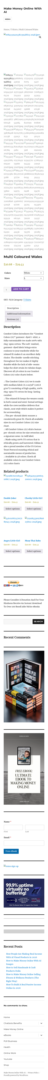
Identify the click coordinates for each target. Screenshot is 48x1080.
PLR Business (10, 1041)
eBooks (7, 1035)
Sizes (7, 278)
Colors (7, 273)
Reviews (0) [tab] (13, 319)
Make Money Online (13, 1029)
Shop (6, 1065)
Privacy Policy (33, 1073)
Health (7, 1047)
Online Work (10, 1053)
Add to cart (21, 289)
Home (6, 30)
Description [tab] (13, 308)
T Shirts (14, 30)
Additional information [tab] (19, 314)
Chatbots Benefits (13, 1023)
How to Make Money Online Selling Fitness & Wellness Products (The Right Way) (23, 977)
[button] (40, 37)
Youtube (8, 1059)
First (6, 832)
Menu (7, 19)
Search (38, 621)
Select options (13, 509)
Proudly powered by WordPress (16, 1075)
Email (7, 837)
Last (27, 832)
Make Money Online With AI (15, 1073)
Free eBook (11, 851)
